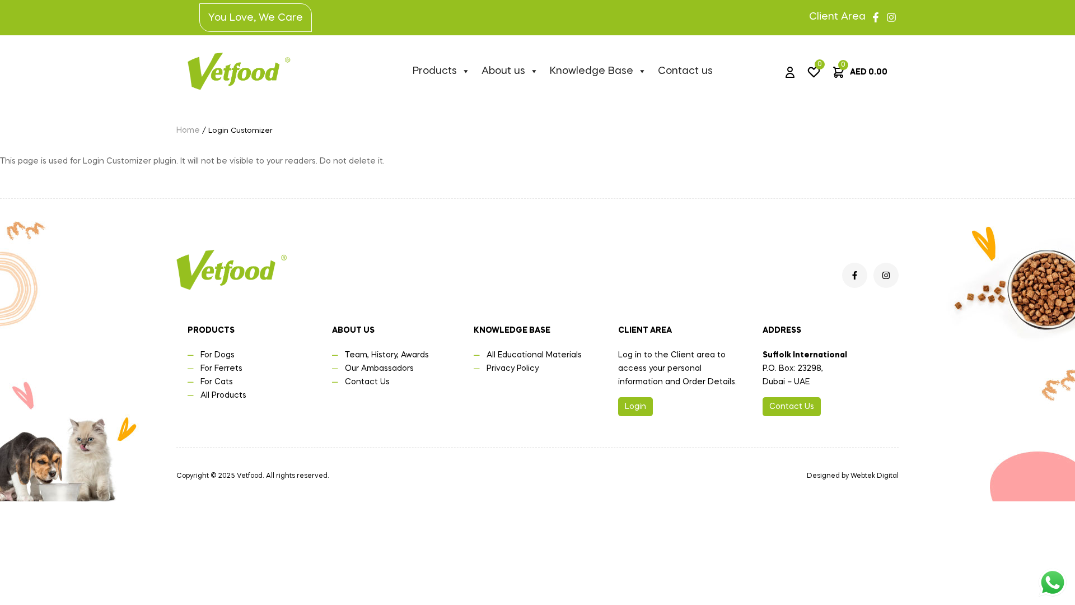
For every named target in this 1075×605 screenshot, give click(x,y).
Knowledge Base (591, 71)
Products (435, 71)
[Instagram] (891, 17)
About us (503, 71)
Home (188, 130)
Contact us (685, 71)
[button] (635, 406)
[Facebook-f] (876, 17)
